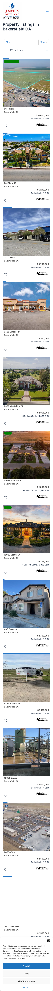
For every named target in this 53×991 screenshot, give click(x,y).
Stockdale (11, 110)
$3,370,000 (43, 338)
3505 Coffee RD (12, 333)
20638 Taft (11, 854)
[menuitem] (19, 42)
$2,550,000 (43, 710)
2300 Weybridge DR (14, 408)
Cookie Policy (25, 987)
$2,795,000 (43, 561)
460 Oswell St (11, 631)
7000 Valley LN (11, 928)
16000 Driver (11, 779)
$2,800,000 (43, 487)
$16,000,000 (42, 115)
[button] (49, 940)
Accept (26, 966)
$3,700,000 (43, 264)
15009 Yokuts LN (12, 556)
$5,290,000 (43, 190)
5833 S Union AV (12, 705)
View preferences (26, 981)
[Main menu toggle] (47, 11)
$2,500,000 (43, 784)
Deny (26, 973)
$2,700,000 (43, 636)
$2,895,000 (43, 413)
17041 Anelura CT (12, 482)
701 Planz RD (11, 185)
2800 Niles (11, 259)
